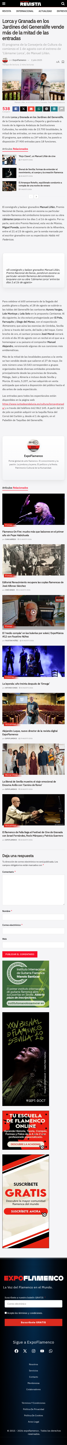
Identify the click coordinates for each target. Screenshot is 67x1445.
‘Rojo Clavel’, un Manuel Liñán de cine (37, 156)
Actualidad (45, 11)
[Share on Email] (31, 108)
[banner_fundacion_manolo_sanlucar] (25, 983)
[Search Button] (63, 3)
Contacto (33, 1376)
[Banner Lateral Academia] (25, 1129)
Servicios (33, 1370)
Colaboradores (33, 1389)
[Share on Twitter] (23, 108)
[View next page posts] (36, 196)
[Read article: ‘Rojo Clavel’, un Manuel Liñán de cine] (9, 160)
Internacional (25, 11)
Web (4, 938)
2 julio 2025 (36, 60)
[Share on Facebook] (15, 108)
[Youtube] (42, 1351)
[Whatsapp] (51, 1351)
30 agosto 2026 (27, 641)
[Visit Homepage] (33, 3)
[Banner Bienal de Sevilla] (25, 1058)
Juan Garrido (10, 539)
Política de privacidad (33, 1409)
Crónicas (9, 677)
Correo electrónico (12, 924)
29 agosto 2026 (26, 738)
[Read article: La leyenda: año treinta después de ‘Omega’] (33, 661)
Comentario (9, 871)
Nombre (7, 911)
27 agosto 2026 (26, 160)
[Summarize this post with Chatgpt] (46, 108)
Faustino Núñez (11, 641)
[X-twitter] (25, 1351)
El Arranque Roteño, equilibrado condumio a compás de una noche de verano (40, 184)
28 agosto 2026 (26, 176)
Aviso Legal (33, 1421)
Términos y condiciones (33, 1403)
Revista (6, 11)
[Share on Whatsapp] (38, 108)
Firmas (8, 525)
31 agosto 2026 (25, 539)
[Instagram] (33, 1351)
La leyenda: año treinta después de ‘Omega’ (26, 683)
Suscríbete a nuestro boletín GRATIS (24, 1297)
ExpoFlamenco (19, 60)
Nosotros (33, 1364)
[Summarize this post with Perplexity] (54, 108)
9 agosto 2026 (26, 189)
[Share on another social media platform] (61, 108)
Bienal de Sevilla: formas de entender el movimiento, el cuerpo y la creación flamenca (41, 171)
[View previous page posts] (31, 196)
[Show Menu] (3, 3)
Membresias (34, 1383)
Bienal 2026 (11, 775)
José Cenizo (10, 590)
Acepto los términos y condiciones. (25, 1313)
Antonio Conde (11, 688)
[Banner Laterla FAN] (25, 1201)
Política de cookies (33, 1415)
